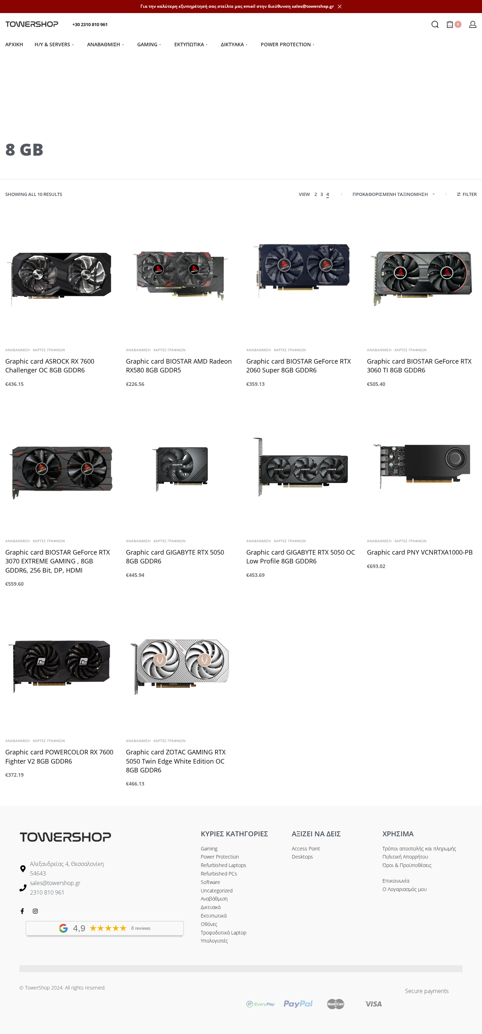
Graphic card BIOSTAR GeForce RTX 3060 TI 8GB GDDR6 (419, 365)
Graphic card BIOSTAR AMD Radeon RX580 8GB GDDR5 (179, 365)
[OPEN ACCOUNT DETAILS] (473, 24)
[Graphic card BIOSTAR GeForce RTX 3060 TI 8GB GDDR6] (422, 276)
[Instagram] (35, 911)
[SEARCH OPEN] (435, 24)
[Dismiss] (340, 6)
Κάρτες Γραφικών (49, 350)
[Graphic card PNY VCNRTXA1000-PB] (422, 467)
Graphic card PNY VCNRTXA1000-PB (420, 552)
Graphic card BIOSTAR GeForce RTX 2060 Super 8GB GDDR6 (298, 365)
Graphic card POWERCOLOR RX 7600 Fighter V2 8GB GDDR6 (59, 756)
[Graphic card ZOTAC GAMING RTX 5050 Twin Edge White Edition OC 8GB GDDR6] (181, 667)
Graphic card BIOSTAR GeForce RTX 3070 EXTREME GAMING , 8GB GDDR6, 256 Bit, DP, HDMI (57, 561)
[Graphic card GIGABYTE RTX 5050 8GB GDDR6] (181, 467)
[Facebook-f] (22, 911)
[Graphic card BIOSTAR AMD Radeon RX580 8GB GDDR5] (181, 276)
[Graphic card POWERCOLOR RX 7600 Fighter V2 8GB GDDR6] (60, 667)
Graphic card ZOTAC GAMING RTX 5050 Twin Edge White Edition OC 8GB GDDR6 (175, 761)
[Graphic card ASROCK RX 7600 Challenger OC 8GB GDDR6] (60, 276)
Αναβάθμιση (17, 350)
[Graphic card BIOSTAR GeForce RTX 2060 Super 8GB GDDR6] (301, 276)
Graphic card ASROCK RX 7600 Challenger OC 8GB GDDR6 (49, 365)
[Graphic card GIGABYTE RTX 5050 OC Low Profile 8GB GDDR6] (301, 467)
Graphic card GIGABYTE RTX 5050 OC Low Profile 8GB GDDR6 (300, 556)
